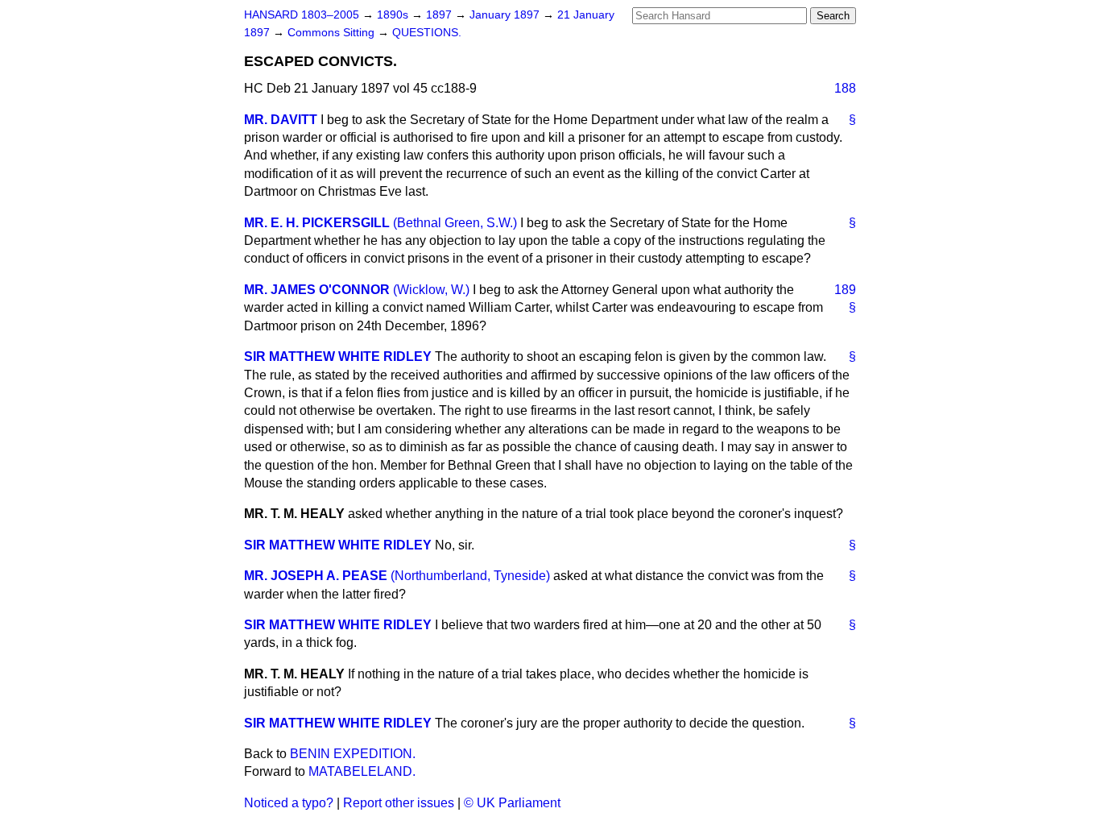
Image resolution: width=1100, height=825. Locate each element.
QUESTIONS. (426, 33)
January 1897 (506, 15)
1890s (394, 15)
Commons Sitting (332, 33)
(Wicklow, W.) (431, 289)
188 (845, 88)
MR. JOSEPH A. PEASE (315, 575)
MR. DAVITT (280, 119)
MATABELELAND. (362, 771)
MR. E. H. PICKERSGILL (317, 223)
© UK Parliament (512, 803)
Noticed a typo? (288, 803)
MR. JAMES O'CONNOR (317, 289)
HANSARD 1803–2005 (301, 15)
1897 (440, 15)
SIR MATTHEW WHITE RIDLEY (338, 356)
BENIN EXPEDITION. (353, 754)
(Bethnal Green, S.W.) (455, 223)
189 (845, 289)
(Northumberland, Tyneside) (470, 575)
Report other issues (398, 803)
